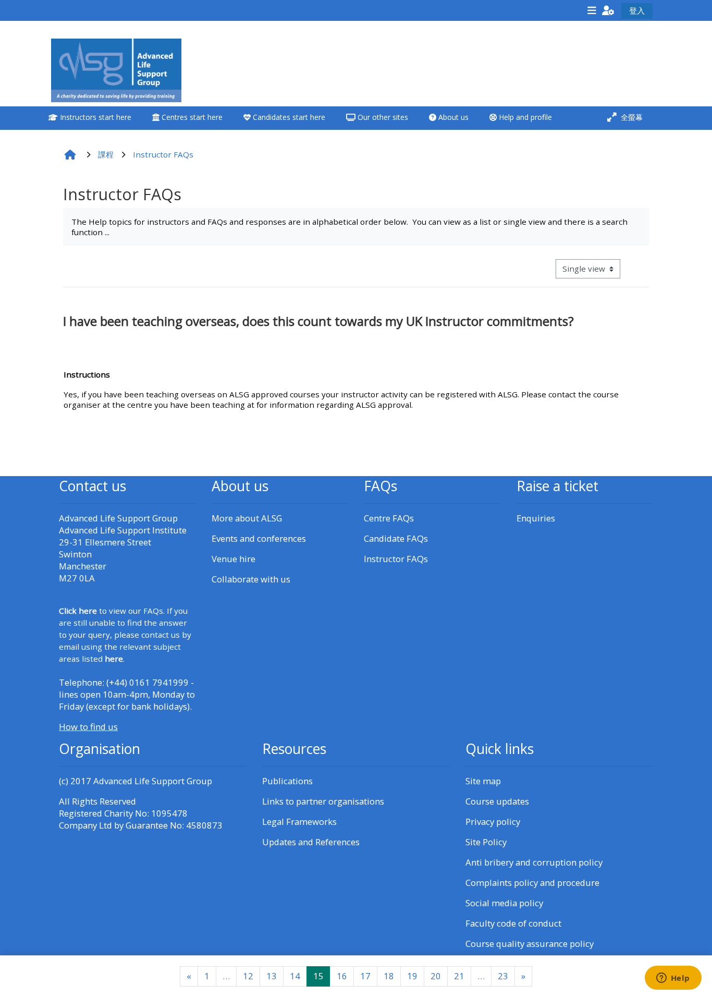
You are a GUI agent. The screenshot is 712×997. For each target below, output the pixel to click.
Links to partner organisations (323, 801)
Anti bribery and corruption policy (534, 862)
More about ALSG (247, 518)
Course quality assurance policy (529, 944)
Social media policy (504, 903)
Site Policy (486, 842)
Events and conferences (259, 538)
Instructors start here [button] (94, 117)
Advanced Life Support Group (152, 781)
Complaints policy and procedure (532, 883)
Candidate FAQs (396, 538)
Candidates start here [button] (288, 117)
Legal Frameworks (299, 822)
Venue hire (233, 559)
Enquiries (536, 518)
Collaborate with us (251, 579)
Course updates (497, 801)
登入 (637, 10)
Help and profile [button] (524, 117)
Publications (287, 781)
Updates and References (311, 842)
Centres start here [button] (191, 117)
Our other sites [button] (381, 117)
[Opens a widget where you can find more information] (673, 979)
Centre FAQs (389, 518)
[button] (608, 10)
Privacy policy (492, 822)
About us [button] (452, 117)
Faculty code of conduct (513, 923)
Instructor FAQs (396, 559)
